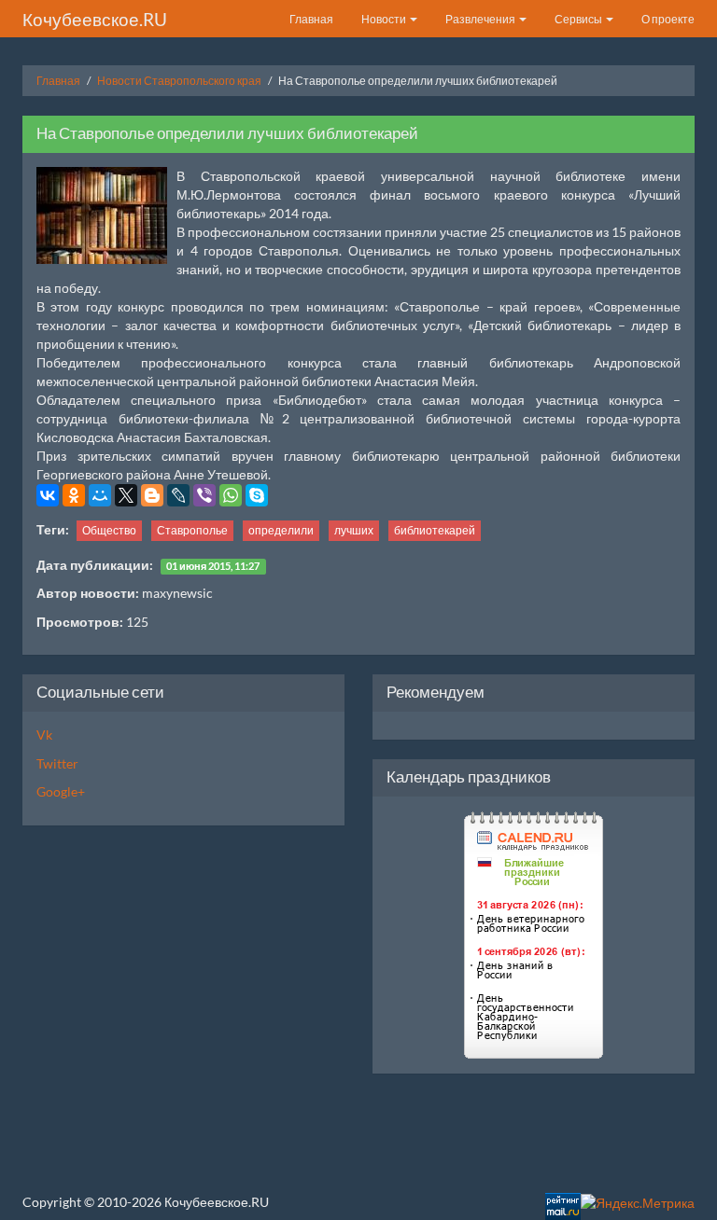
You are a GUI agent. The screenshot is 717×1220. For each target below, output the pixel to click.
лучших (353, 530)
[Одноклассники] (74, 495)
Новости (384, 19)
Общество (109, 530)
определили (281, 530)
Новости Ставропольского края (179, 81)
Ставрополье (192, 530)
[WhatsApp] (230, 495)
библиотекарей (434, 530)
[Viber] (204, 495)
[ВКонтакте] (47, 495)
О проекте (668, 19)
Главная (311, 19)
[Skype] (257, 495)
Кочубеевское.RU (94, 19)
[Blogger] (152, 495)
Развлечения (481, 19)
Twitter (57, 763)
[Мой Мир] (100, 495)
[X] (126, 495)
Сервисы (579, 19)
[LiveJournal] (178, 495)
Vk (44, 734)
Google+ (60, 791)
